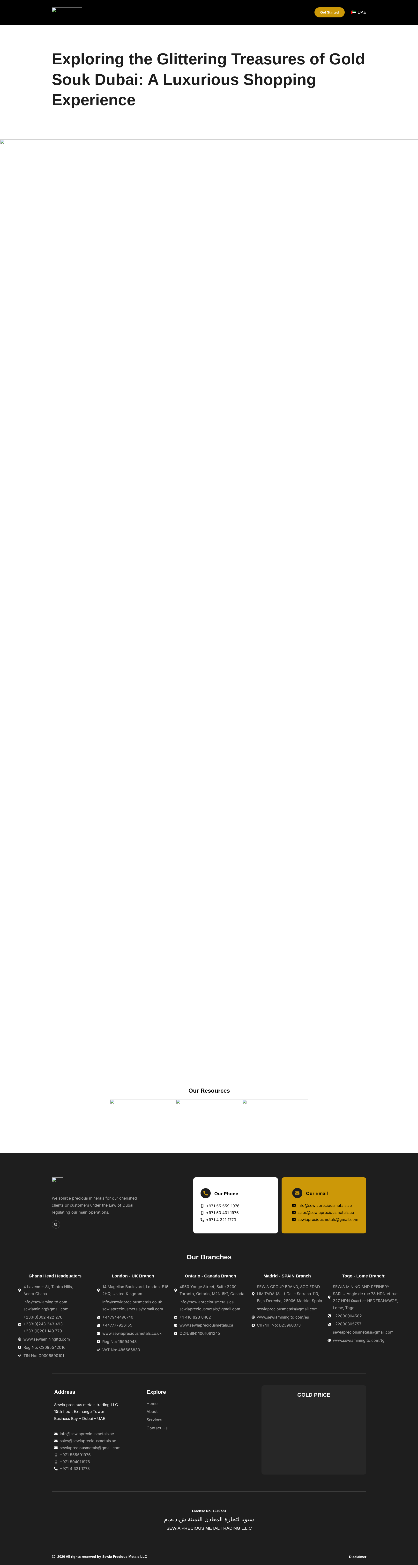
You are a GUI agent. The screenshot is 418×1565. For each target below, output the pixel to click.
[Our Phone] (206, 1193)
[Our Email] (297, 1193)
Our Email (317, 1193)
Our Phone (226, 1193)
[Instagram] (56, 1224)
